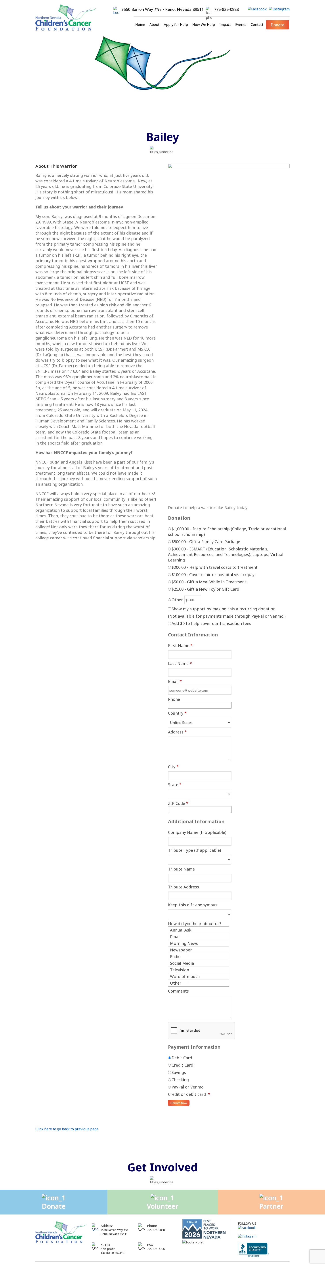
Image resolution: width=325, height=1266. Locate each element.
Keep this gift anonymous (192, 904)
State (175, 784)
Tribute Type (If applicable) (194, 850)
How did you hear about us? (194, 923)
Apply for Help (176, 24)
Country (177, 713)
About (154, 24)
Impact (225, 24)
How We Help (203, 24)
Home (140, 24)
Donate (278, 24)
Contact (257, 24)
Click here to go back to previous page (66, 1129)
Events (240, 24)
